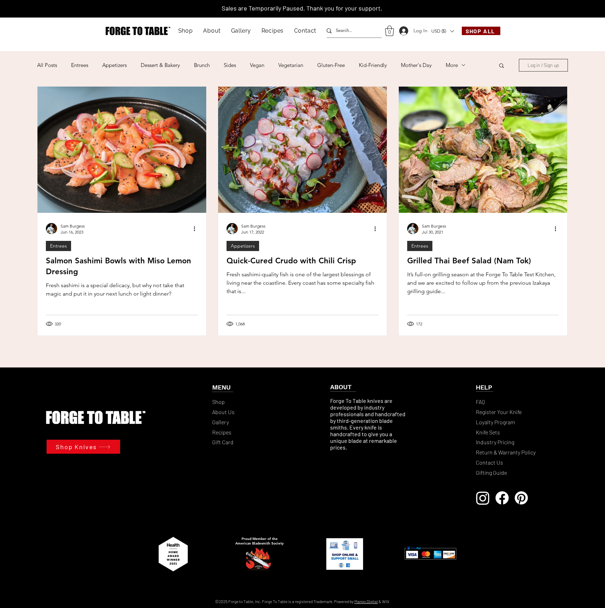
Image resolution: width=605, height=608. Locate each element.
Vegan (257, 65)
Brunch (202, 65)
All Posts (47, 65)
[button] (185, 31)
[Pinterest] (521, 498)
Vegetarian (290, 65)
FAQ (480, 401)
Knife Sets (488, 432)
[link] (389, 31)
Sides (230, 65)
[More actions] (197, 228)
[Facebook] (502, 498)
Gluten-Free (331, 65)
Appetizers (114, 65)
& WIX (383, 601)
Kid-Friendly (373, 65)
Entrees (79, 65)
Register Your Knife (499, 411)
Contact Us (489, 462)
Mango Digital (366, 601)
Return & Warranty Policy (506, 452)
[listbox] (442, 31)
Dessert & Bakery (160, 65)
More (452, 65)
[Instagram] (483, 498)
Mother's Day (416, 65)
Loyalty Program (496, 422)
